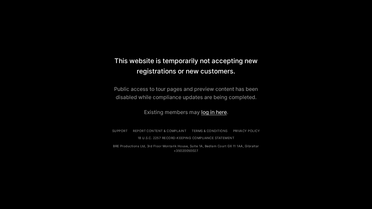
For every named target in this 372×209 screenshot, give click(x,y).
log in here (214, 112)
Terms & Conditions (209, 131)
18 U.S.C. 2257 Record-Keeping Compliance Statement (186, 138)
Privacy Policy (246, 131)
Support (119, 131)
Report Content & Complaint (159, 131)
